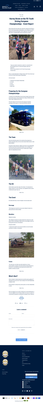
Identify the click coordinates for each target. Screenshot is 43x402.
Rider (20, 5)
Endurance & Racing (25, 3)
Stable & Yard (25, 5)
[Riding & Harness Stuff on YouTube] (27, 391)
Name (10, 313)
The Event (12, 84)
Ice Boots (32, 188)
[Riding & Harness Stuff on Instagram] (22, 391)
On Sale (26, 7)
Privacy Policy (4, 373)
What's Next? (12, 86)
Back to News (22, 339)
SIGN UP (31, 377)
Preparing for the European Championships (17, 80)
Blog (22, 361)
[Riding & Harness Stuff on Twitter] (29, 391)
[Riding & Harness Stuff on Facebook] (25, 391)
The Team (12, 81)
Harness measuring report (26, 356)
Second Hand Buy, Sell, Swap (26, 363)
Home (20, 14)
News (22, 14)
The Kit (11, 83)
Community (23, 354)
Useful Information (19, 7)
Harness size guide (25, 358)
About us (23, 353)
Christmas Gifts (21, 9)
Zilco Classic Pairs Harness (21, 187)
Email (23, 313)
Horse (16, 5)
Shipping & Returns (25, 360)
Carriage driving (16, 3)
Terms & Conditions (5, 372)
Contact (23, 365)
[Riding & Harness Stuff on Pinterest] (31, 391)
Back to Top (21, 132)
